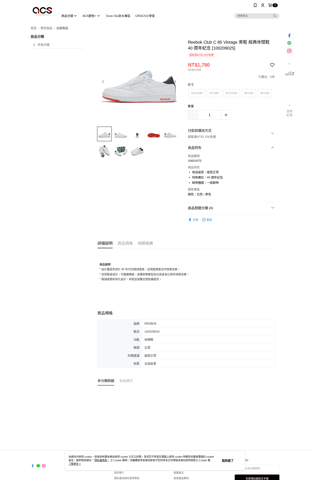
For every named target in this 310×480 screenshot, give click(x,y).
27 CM (214, 93)
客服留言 (179, 472)
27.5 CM (231, 93)
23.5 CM (196, 93)
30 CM (264, 93)
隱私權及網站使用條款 (126, 478)
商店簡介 (119, 472)
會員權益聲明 (181, 478)
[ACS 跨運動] (42, 11)
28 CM (248, 93)
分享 (195, 219)
